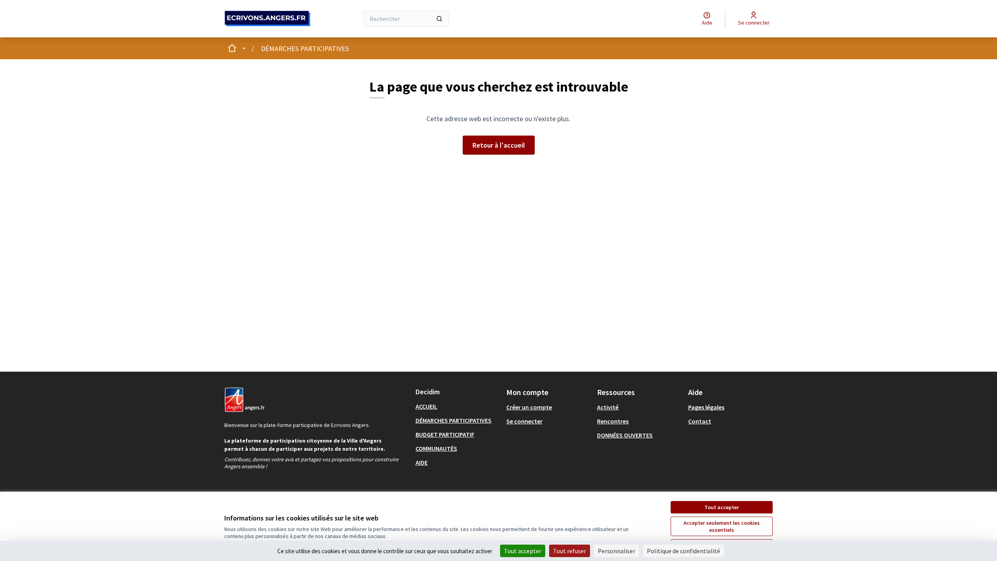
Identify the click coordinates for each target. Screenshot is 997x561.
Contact (699, 421)
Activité (607, 407)
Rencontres (613, 421)
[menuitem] (458, 406)
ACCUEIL (426, 406)
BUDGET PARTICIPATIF (445, 434)
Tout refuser (569, 551)
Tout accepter (722, 507)
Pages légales (706, 407)
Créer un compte (529, 407)
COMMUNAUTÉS (436, 448)
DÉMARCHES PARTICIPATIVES (305, 48)
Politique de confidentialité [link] (683, 551)
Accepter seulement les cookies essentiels (721, 526)
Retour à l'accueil (498, 145)
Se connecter (524, 421)
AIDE (422, 462)
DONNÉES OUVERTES (625, 435)
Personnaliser (616, 551)
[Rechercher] (439, 18)
